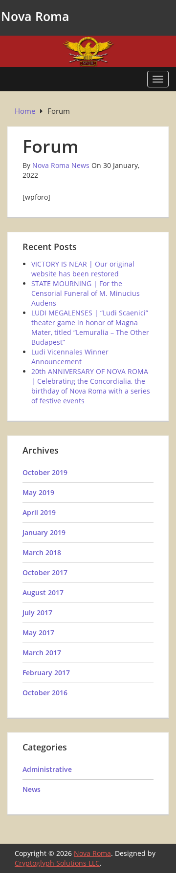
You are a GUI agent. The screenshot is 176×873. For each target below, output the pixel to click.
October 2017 (44, 572)
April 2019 (39, 512)
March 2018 (41, 552)
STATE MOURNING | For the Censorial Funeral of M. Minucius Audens (85, 293)
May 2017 (38, 632)
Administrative (47, 769)
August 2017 (43, 592)
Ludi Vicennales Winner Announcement (70, 356)
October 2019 (44, 472)
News (31, 789)
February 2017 (46, 672)
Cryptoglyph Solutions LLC (57, 863)
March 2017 (41, 652)
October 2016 (44, 692)
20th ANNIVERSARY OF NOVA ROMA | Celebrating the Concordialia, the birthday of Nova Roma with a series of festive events (90, 386)
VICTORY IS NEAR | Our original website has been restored (82, 268)
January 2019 (44, 532)
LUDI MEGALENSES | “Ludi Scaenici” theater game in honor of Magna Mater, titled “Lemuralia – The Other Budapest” (90, 327)
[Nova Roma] (88, 50)
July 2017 (37, 612)
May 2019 (38, 492)
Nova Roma (35, 16)
